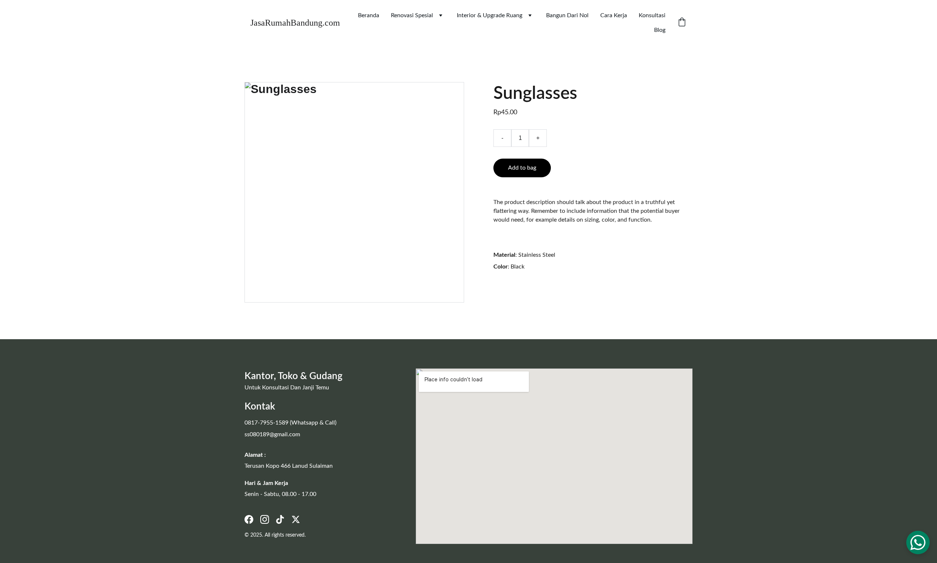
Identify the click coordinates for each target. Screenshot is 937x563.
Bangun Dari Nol (567, 15)
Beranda (368, 15)
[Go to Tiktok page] (280, 519)
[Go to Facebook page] (248, 519)
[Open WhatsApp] (918, 542)
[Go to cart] (682, 23)
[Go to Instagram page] (264, 519)
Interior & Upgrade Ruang (489, 15)
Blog (659, 30)
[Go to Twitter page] (295, 519)
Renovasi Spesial (412, 15)
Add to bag (522, 168)
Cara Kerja (613, 15)
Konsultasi (652, 15)
